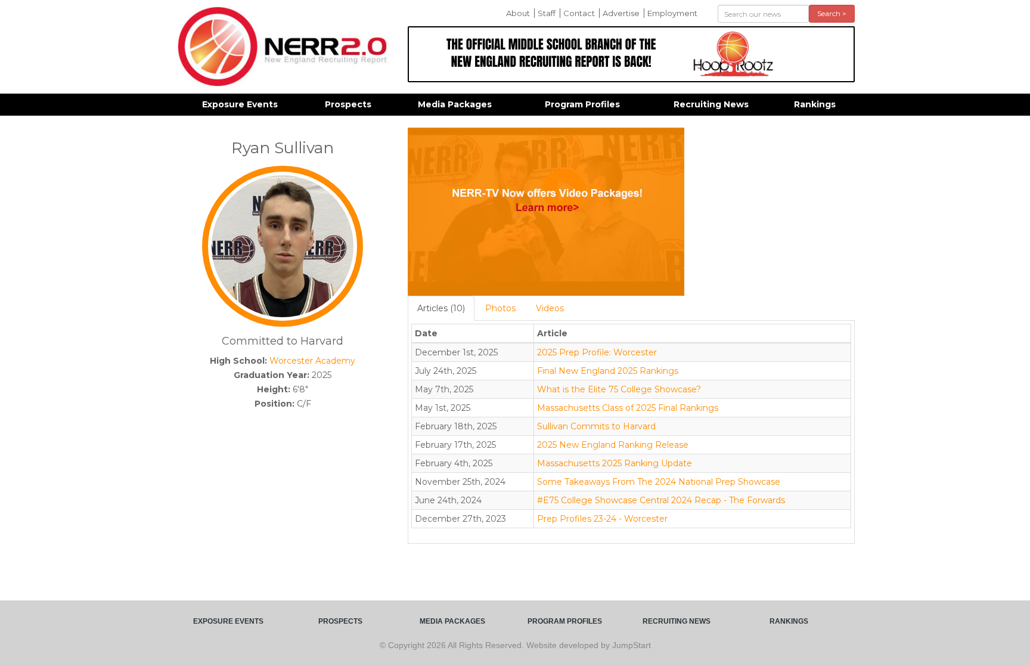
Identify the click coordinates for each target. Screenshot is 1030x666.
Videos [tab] (550, 308)
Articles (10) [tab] (441, 308)
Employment (672, 13)
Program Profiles (582, 104)
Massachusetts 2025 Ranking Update (614, 463)
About (518, 13)
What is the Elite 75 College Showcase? (619, 389)
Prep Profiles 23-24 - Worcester (602, 518)
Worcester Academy (312, 360)
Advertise (621, 13)
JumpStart (631, 645)
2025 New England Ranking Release (612, 444)
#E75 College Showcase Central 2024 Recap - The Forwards (661, 500)
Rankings (815, 104)
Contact (579, 13)
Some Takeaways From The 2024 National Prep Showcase (658, 481)
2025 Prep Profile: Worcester (597, 352)
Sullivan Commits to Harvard (596, 426)
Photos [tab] (500, 308)
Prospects (348, 104)
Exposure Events (240, 104)
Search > (831, 13)
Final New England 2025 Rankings (607, 370)
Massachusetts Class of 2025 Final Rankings (627, 407)
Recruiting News (711, 104)
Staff (547, 13)
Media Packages (455, 104)
